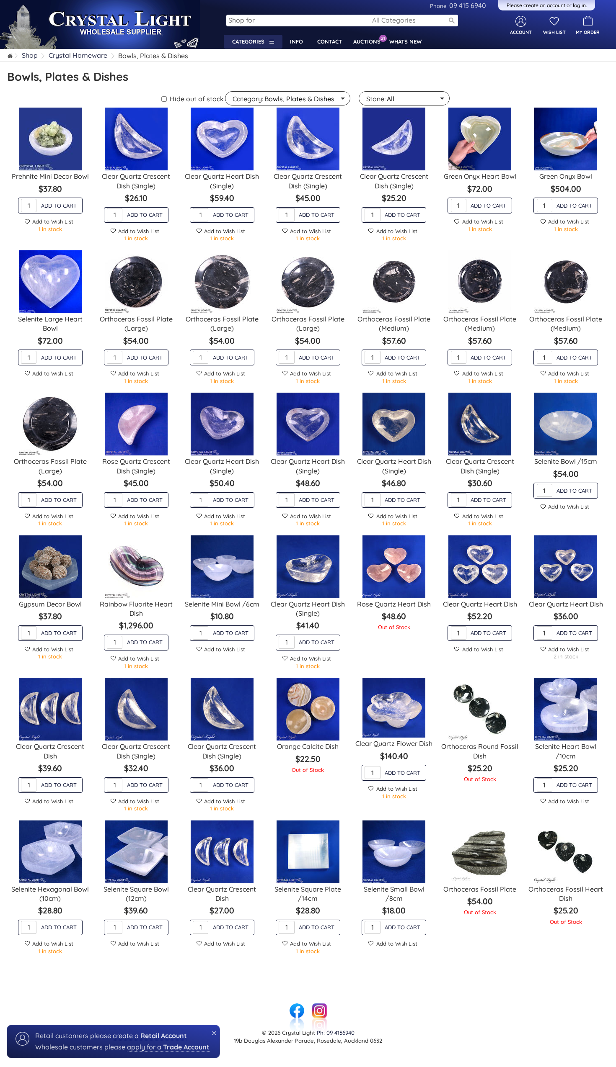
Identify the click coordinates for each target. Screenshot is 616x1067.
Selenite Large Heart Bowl (50, 323)
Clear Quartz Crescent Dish (50, 751)
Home (10, 56)
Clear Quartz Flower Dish (393, 743)
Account (521, 32)
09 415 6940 (458, 5)
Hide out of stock (197, 99)
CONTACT (329, 41)
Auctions (369, 40)
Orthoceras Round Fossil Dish (479, 751)
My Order (588, 32)
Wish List (554, 32)
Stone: (376, 99)
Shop (30, 55)
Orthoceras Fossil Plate (479, 889)
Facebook (296, 1007)
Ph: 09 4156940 (336, 1032)
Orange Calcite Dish (308, 746)
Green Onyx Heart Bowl (480, 176)
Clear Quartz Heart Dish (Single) (222, 181)
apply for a (168, 1047)
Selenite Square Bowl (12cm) (136, 893)
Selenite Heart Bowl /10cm (565, 751)
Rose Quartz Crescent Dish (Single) (136, 466)
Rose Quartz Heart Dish (394, 604)
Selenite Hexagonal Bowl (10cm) (50, 893)
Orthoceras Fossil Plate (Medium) (393, 323)
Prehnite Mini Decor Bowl (50, 176)
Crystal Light (20, 4)
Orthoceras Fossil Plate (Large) (136, 323)
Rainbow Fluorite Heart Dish (136, 608)
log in (579, 5)
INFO (296, 41)
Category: (248, 99)
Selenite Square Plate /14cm (307, 893)
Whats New (407, 40)
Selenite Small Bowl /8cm (394, 893)
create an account (544, 5)
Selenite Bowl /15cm (565, 461)
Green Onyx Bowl (565, 176)
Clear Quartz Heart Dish (480, 604)
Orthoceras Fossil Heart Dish (565, 893)
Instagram (319, 1007)
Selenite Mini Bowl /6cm (222, 604)
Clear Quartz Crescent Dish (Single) (136, 181)
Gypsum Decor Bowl (50, 604)
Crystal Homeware (78, 55)
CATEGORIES (250, 41)
